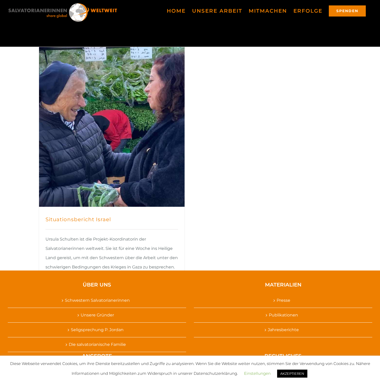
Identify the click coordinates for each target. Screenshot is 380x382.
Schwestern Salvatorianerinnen (97, 300)
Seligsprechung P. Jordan (97, 329)
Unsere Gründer (97, 315)
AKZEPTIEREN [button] (292, 373)
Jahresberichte (283, 329)
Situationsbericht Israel (78, 219)
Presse (283, 300)
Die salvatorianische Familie (97, 344)
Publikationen (283, 315)
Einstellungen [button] (257, 373)
